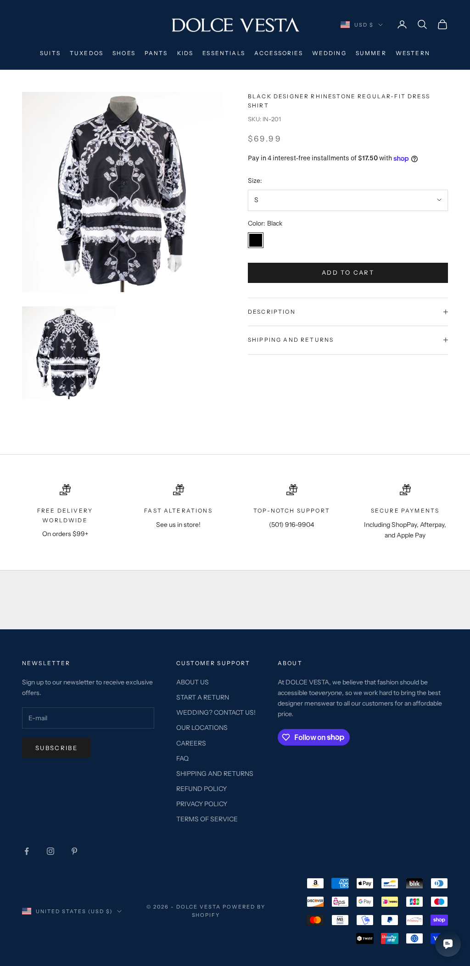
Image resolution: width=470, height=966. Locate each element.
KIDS (185, 53)
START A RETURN (202, 697)
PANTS (156, 53)
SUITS (50, 53)
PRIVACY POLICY (201, 804)
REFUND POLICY (201, 789)
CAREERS (191, 743)
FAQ (182, 758)
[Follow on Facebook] (26, 851)
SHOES (123, 53)
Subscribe (56, 747)
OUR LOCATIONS (202, 727)
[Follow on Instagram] (50, 851)
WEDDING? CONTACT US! (216, 712)
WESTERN (413, 53)
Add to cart (348, 272)
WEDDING (329, 53)
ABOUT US (192, 682)
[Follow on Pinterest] (74, 851)
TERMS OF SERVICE (207, 819)
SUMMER (371, 53)
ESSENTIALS (223, 53)
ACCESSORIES (278, 53)
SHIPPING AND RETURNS (214, 773)
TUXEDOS (86, 53)
